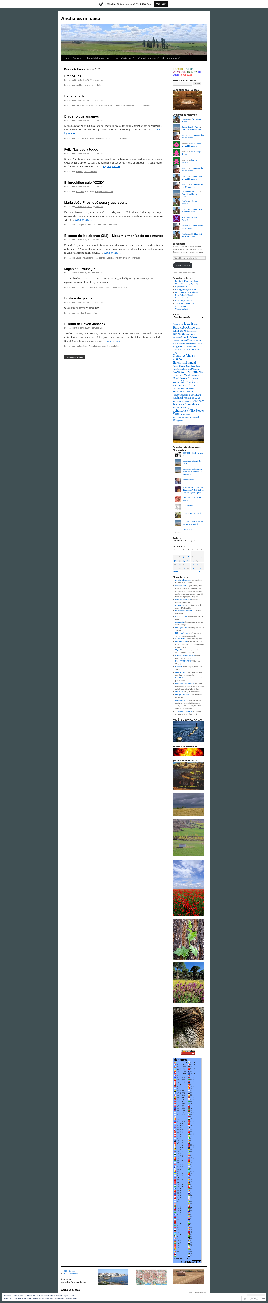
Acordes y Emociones (183, 580)
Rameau (190, 391)
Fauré (199, 343)
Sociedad (89, 105)
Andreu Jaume (178, 324)
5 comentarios (113, 224)
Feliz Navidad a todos (81, 149)
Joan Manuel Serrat (193, 366)
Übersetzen (180, 71)
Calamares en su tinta (183, 599)
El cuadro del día (181, 641)
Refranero (80, 105)
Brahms (178, 334)
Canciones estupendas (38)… (192, 129)
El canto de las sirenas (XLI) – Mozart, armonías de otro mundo (113, 235)
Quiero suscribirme (183, 265)
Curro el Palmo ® (181, 297)
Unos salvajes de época (183, 300)
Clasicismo (80, 257)
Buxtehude (177, 337)
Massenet (195, 375)
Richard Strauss (183, 397)
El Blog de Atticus (182, 627)
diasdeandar (179, 622)
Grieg (175, 352)
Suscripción (179, 243)
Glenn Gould (185, 349)
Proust (106, 287)
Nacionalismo (81, 346)
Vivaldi (195, 417)
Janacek (102, 346)
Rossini (196, 397)
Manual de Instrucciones (98, 58)
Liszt (181, 375)
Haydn (177, 362)
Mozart (119, 257)
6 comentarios (107, 191)
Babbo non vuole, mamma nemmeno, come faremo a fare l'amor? (192, 472)
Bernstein (190, 331)
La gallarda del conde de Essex (186, 281)
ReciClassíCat (180, 700)
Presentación (78, 58)
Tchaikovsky (181, 410)
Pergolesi (196, 382)
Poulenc (175, 386)
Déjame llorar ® (181, 286)
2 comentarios (144, 105)
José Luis (99, 80)
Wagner (178, 420)
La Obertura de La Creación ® (186, 292)
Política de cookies (71, 1298)
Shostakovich (193, 404)
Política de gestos (78, 298)
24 (201, 564)
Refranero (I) (74, 96)
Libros (115, 58)
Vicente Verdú (185, 414)
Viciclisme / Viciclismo (183, 711)
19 (179, 564)
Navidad (79, 85)
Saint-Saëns (177, 401)
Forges (176, 346)
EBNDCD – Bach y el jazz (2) (186, 283)
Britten (186, 334)
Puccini (176, 388)
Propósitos (72, 76)
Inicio (67, 58)
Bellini (175, 331)
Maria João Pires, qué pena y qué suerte (95, 202)
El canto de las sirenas (95, 257)
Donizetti (176, 340)
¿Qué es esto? (127, 58)
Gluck (197, 349)
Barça (112, 105)
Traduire (189, 68)
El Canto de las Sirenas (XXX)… (192, 194)
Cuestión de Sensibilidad (184, 610)
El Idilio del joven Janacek (84, 323)
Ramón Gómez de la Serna (184, 394)
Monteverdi (193, 378)
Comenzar (161, 4)
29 (193, 568)
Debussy (194, 337)
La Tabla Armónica (182, 677)
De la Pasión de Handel (184, 295)
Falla (194, 343)
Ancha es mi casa (80, 18)
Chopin (185, 337)
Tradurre (192, 71)
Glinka (192, 349)
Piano (78, 224)
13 (184, 560)
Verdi (176, 413)
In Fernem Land (181, 672)
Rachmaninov (179, 391)
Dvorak (191, 340)
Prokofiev (183, 385)
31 (201, 568)
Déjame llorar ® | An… (190, 127)
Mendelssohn (131, 105)
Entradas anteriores (75, 356)
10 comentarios (90, 171)
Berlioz (182, 330)
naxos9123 (186, 217)
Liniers (175, 375)
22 (193, 564)
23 (197, 564)
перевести (186, 74)
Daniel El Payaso (181, 616)
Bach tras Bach (180, 585)
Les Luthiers (194, 371)
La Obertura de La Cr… (190, 191)
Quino (190, 388)
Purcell (184, 388)
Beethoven (120, 105)
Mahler (188, 375)
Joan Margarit (178, 369)
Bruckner (194, 334)
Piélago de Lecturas (182, 694)
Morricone (176, 382)
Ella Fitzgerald (179, 343)
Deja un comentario (92, 85)
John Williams (179, 372)
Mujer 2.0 (179, 691)
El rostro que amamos (81, 116)
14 (188, 560)
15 (193, 560)
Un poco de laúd (181, 309)
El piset (178, 649)
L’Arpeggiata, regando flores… (186, 289)
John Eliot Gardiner (191, 368)
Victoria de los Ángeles (182, 417)
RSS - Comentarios (71, 1273)
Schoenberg (186, 401)
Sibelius (176, 407)
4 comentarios (113, 346)
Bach (106, 105)
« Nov (175, 571)
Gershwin (177, 349)
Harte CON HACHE (183, 661)
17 (201, 560)
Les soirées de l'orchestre (184, 683)
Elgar (198, 340)
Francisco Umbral (188, 346)
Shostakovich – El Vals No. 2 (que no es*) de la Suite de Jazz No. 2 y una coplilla (193, 490)
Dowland (183, 340)
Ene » (201, 571)
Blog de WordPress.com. (198, 1292)
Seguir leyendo (111, 166)
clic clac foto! (180, 605)
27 (184, 568)
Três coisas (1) (188, 479)
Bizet (195, 331)
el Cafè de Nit (180, 638)
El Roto (189, 343)
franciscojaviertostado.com (185, 655)
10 (201, 557)
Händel (191, 362)
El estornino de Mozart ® (192, 513)
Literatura (80, 138)
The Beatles (197, 410)
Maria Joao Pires (99, 224)
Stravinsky (185, 407)
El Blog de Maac (181, 633)
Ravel (198, 394)
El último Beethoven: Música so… (193, 136)
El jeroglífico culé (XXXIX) (84, 182)
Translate (178, 68)
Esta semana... (188, 529)
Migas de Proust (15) (80, 268)
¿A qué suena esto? (171, 58)
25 (175, 568)
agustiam (185, 135)
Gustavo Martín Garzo (104, 138)
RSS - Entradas (69, 1271)
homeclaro (179, 666)
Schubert (198, 400)
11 (175, 560)
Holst (184, 363)
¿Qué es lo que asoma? (148, 58)
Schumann (179, 404)
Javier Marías (179, 365)
